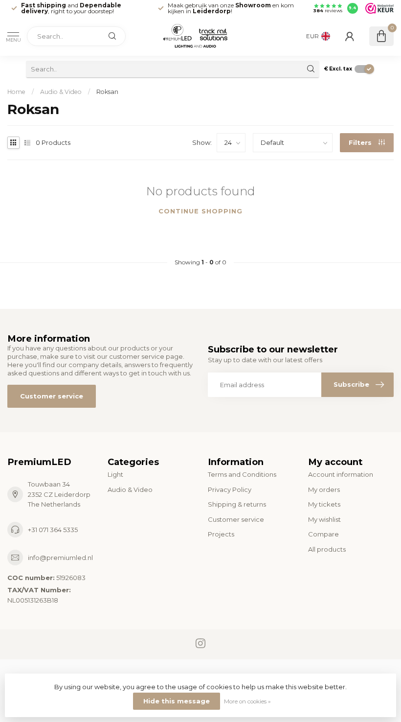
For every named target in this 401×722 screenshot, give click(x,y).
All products (327, 549)
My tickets (324, 504)
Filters (361, 142)
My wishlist (324, 519)
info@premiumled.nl (60, 557)
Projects (221, 534)
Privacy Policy (229, 489)
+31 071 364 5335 (53, 530)
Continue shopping (200, 211)
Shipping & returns (237, 504)
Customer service (51, 396)
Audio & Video (61, 91)
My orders (324, 489)
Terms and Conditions (242, 474)
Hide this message (176, 701)
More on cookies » (247, 701)
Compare (323, 534)
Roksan (107, 91)
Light (115, 474)
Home (16, 91)
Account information (340, 474)
